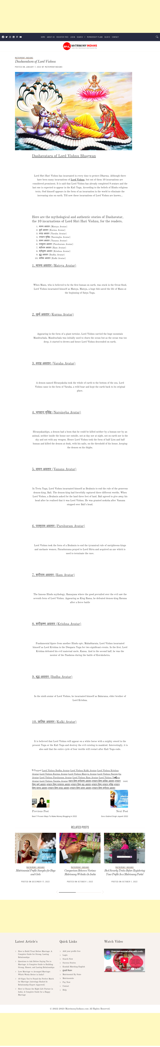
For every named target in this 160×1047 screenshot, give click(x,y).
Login (72, 37)
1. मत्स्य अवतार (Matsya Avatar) (54, 265)
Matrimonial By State (72, 975)
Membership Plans (95, 37)
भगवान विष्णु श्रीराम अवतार (103, 788)
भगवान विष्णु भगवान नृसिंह (102, 784)
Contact (115, 37)
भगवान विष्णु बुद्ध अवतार (81, 784)
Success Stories (69, 963)
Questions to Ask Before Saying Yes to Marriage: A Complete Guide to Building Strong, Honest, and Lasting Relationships (36, 964)
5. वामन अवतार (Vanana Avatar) (54, 469)
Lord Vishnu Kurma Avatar (54, 774)
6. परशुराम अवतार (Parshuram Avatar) (58, 526)
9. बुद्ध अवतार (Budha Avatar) (52, 677)
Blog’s (107, 37)
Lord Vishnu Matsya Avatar (82, 774)
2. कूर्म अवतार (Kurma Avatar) (53, 314)
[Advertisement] (70, 16)
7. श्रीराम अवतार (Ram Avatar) (53, 575)
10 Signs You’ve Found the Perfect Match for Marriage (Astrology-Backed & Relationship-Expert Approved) (36, 982)
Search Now (68, 959)
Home (43, 37)
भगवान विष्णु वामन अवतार (80, 788)
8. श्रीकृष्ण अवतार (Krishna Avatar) (56, 624)
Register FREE (63, 37)
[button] (57, 892)
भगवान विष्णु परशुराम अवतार (58, 784)
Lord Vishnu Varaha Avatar (54, 781)
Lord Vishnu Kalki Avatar (83, 770)
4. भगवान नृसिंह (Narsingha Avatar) (56, 412)
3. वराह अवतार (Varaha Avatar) (54, 363)
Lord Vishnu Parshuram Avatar (56, 777)
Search (80, 37)
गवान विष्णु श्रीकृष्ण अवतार (80, 781)
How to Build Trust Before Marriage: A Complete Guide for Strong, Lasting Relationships (35, 954)
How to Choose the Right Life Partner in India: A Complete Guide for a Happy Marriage (35, 992)
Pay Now (66, 982)
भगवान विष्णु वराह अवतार (58, 788)
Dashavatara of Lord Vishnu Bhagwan (64, 156)
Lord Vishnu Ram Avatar (85, 777)
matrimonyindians (53, 66)
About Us (51, 37)
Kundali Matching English (74, 967)
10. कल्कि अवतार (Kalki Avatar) (54, 722)
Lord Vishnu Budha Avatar (56, 770)
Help (65, 990)
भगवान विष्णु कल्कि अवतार (103, 781)
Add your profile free (71, 951)
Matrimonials (68, 978)
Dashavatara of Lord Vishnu (35, 62)
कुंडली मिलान (67, 971)
